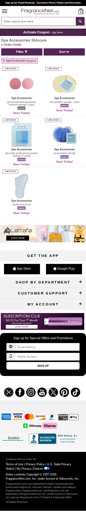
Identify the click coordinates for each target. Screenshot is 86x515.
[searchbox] (38, 21)
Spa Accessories (20, 60)
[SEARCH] (80, 21)
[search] (74, 11)
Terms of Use (14, 464)
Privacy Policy (35, 464)
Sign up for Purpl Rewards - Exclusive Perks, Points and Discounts (43, 2)
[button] (4, 11)
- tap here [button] (43, 32)
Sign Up (43, 365)
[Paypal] (52, 417)
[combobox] (43, 21)
